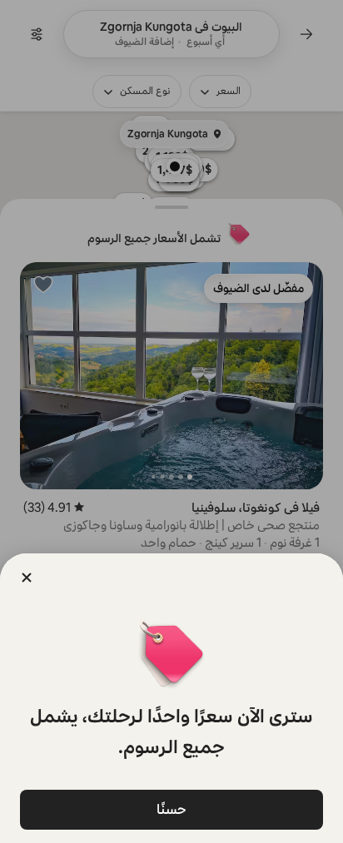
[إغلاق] (26, 577)
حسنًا (171, 809)
